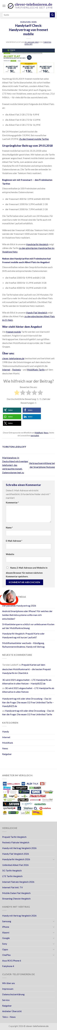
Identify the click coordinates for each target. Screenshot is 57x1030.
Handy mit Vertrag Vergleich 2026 (19, 848)
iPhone (5, 926)
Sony (4, 943)
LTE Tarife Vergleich (12, 876)
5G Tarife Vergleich (12, 870)
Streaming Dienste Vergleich (16, 898)
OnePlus (6, 954)
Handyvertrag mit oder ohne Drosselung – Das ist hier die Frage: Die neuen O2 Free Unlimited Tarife (28, 712)
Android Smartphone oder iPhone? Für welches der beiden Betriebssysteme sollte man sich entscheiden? (27, 615)
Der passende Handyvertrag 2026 (19, 605)
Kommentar (12, 502)
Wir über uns (8, 983)
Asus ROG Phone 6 (11, 960)
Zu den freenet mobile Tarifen (34, 139)
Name (9, 527)
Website (10, 554)
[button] (12, 410)
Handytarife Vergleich (37, 244)
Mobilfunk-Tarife (36, 369)
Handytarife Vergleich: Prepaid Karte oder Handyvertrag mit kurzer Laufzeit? (23, 635)
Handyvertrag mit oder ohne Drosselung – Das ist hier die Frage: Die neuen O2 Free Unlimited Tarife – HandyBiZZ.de (28, 702)
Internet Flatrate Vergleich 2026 (18, 881)
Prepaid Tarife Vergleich (14, 836)
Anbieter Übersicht (12, 1011)
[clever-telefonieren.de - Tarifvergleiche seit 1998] (30, 6)
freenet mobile (13, 331)
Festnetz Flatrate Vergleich (15, 842)
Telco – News (9, 1016)
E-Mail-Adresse (14, 541)
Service (6, 1000)
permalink (35, 435)
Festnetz (16, 369)
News (34, 22)
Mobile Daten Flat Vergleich (16, 893)
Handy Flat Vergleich (36, 312)
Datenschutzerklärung (13, 994)
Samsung (6, 921)
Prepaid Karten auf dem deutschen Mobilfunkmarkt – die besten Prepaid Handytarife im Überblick (26, 668)
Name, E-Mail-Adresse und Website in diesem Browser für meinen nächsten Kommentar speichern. (27, 572)
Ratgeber (7, 754)
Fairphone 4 (8, 966)
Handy (5, 731)
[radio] (17, 393)
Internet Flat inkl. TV (12, 887)
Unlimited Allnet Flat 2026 (15, 865)
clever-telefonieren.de (13, 358)
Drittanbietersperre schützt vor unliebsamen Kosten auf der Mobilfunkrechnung (28, 626)
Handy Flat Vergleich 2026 (15, 853)
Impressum (7, 988)
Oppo (5, 949)
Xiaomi (5, 932)
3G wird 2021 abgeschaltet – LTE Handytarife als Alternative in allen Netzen (28, 690)
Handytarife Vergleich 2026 (16, 859)
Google (6, 938)
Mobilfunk (25, 22)
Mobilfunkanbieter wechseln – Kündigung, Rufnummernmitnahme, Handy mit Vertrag (23, 645)
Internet (6, 369)
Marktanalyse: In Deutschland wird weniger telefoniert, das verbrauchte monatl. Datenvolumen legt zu (15, 465)
